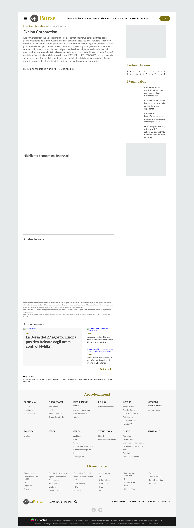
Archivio (166, 502)
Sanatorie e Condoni (82, 473)
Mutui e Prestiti (154, 410)
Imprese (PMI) (29, 413)
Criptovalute (128, 439)
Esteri (52, 431)
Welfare (52, 487)
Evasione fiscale (55, 413)
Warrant (134, 18)
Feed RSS (156, 502)
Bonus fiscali (54, 406)
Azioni (48, 26)
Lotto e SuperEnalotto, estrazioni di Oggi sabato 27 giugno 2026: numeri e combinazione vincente (154, 132)
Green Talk (77, 443)
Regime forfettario (56, 417)
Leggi (51, 410)
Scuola (26, 489)
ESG (75, 439)
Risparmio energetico (82, 449)
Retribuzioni (128, 417)
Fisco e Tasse (56, 402)
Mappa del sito (145, 502)
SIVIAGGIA (129, 520)
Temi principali (155, 476)
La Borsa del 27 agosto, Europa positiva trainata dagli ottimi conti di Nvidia (51, 341)
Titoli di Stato (108, 18)
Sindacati (78, 490)
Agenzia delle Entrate (57, 476)
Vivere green (78, 456)
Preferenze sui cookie (77, 524)
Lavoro (127, 402)
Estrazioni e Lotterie (81, 410)
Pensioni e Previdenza (132, 456)
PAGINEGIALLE (67, 520)
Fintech (101, 436)
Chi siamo (38, 524)
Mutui (125, 449)
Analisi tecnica (66, 69)
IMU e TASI (103, 483)
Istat (101, 487)
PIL (100, 490)
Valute (144, 18)
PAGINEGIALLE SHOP (81, 520)
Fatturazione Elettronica (133, 446)
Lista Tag (152, 483)
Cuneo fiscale (129, 482)
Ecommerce (54, 480)
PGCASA (93, 520)
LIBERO (50, 520)
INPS (26, 482)
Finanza (89, 334)
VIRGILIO (57, 520)
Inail (126, 486)
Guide (126, 431)
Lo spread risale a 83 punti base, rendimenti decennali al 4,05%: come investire (100, 339)
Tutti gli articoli (107, 369)
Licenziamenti (79, 483)
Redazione (154, 431)
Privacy (55, 524)
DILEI (122, 520)
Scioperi (76, 417)
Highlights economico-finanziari (40, 69)
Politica (29, 431)
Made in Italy (54, 490)
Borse (48, 18)
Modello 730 (129, 489)
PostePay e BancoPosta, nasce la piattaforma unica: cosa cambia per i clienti (154, 117)
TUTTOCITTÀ (115, 520)
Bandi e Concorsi (130, 410)
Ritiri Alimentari (80, 414)
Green (76, 431)
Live (27, 333)
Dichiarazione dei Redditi (133, 443)
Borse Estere (92, 18)
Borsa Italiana (75, 18)
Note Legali (47, 524)
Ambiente (77, 436)
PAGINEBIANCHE (103, 520)
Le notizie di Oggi (156, 480)
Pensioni (103, 402)
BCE (101, 476)
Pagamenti (28, 486)
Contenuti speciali (118, 502)
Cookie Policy (63, 524)
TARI (151, 473)
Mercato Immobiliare (155, 404)
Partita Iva (127, 453)
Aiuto (87, 524)
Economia (30, 402)
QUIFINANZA (138, 520)
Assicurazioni (128, 436)
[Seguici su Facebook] (94, 510)
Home (25, 26)
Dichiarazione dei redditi (31, 477)
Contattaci (132, 502)
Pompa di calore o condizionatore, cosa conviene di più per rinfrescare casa (153, 91)
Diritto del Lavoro (130, 413)
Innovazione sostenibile (83, 446)
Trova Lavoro (128, 406)
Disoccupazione (129, 420)
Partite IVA (127, 424)
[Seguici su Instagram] (100, 510)
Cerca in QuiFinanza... (60, 501)
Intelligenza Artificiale (107, 439)
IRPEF (76, 487)
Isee (125, 479)
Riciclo (76, 453)
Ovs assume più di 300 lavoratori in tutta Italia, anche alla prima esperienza (155, 104)
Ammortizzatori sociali (83, 476)
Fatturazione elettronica (129, 474)
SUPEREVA (158, 520)
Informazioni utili (81, 404)
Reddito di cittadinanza (58, 473)
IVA (75, 480)
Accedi (165, 18)
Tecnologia (105, 431)
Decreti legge (29, 473)
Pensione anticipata (106, 406)
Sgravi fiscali (54, 483)
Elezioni (27, 436)
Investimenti (29, 410)
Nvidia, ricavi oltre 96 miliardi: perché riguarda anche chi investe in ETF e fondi (100, 360)
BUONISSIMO (149, 520)
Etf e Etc (122, 18)
